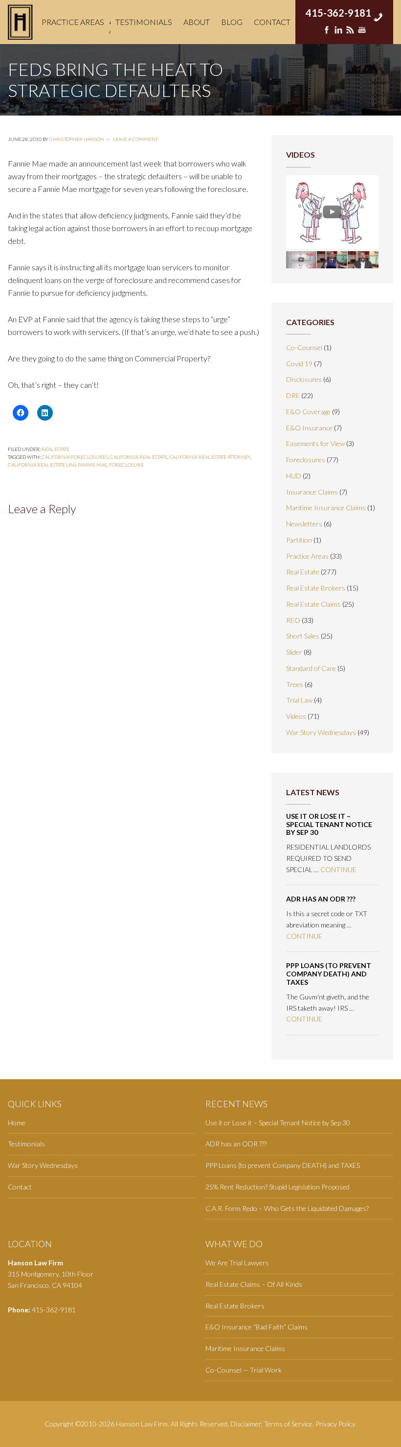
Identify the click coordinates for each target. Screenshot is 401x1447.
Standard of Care (311, 668)
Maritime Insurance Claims (326, 507)
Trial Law (299, 700)
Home (16, 1122)
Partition (299, 540)
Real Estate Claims (313, 604)
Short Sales (302, 636)
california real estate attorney (209, 457)
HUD (293, 476)
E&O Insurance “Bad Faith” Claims (256, 1327)
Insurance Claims (312, 492)
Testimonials (26, 1143)
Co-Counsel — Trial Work (243, 1370)
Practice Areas (307, 556)
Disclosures (304, 379)
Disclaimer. (246, 1424)
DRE (293, 395)
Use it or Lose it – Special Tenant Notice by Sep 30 (329, 824)
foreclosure (126, 465)
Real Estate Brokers (315, 588)
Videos (296, 716)
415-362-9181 (338, 10)
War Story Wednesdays (321, 732)
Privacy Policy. (335, 1424)
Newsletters (304, 524)
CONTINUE (338, 869)
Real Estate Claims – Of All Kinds (253, 1284)
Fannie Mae (92, 465)
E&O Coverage (308, 411)
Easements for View (315, 443)
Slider (294, 652)
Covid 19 (299, 363)
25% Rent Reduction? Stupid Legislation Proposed (277, 1187)
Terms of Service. (289, 1424)
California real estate (138, 457)
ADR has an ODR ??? (321, 899)
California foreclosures (75, 457)
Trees (294, 684)
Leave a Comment (135, 139)
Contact (20, 1187)
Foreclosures (305, 459)
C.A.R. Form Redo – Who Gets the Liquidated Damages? (287, 1208)
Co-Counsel (304, 347)
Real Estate (55, 449)
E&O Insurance (309, 428)
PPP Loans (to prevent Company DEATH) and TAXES (328, 973)
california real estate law (42, 465)
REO (293, 620)
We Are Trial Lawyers (237, 1262)
